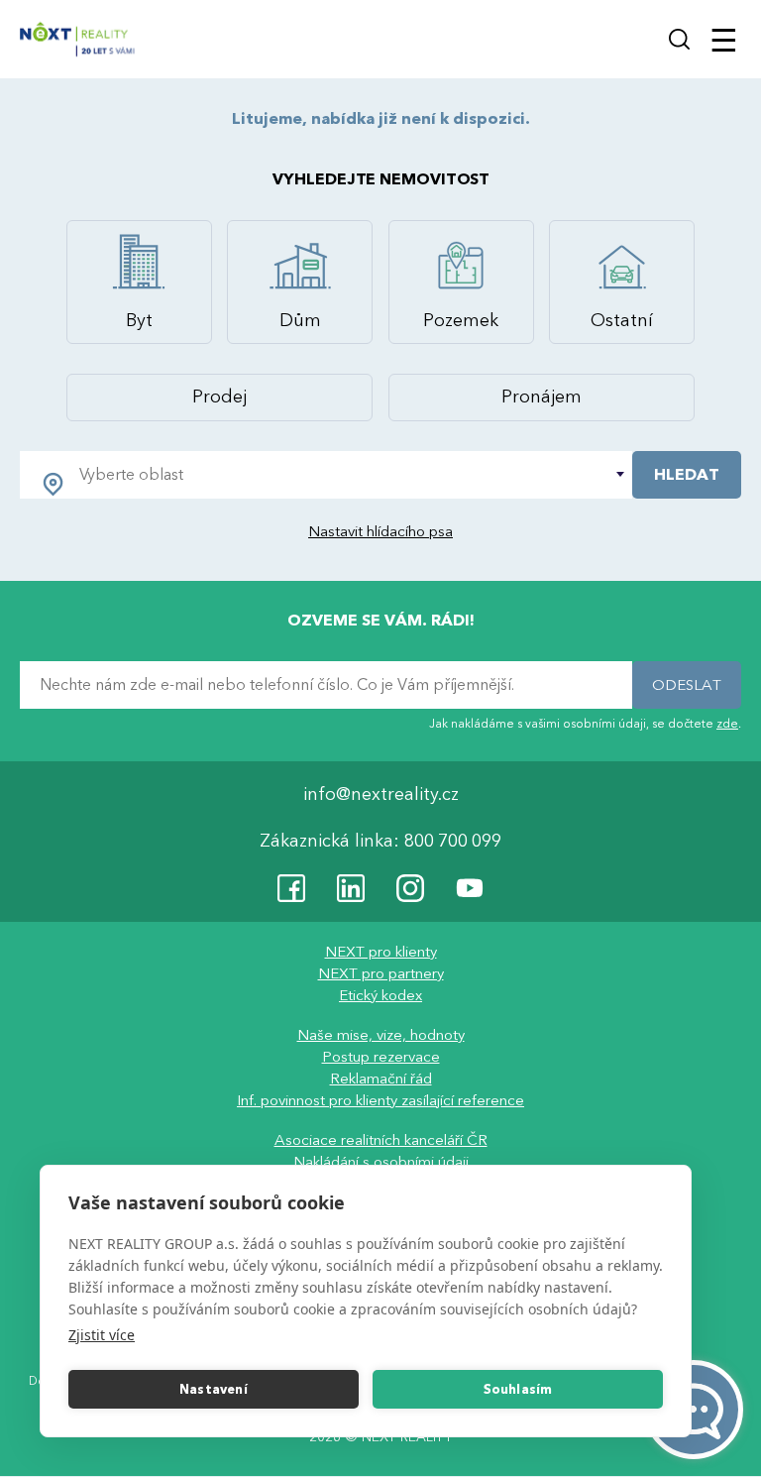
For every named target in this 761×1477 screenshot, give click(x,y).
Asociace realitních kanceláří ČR (381, 1141)
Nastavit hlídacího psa (380, 531)
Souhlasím (518, 1390)
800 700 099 (452, 842)
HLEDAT (686, 475)
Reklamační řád (381, 1079)
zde (727, 724)
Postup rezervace (381, 1058)
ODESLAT (686, 685)
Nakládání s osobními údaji (381, 1163)
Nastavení (213, 1390)
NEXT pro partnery (381, 974)
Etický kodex (380, 996)
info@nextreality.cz (381, 795)
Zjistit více (101, 1334)
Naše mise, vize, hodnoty (381, 1036)
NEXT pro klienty (381, 953)
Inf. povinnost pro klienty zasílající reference (380, 1101)
